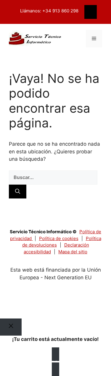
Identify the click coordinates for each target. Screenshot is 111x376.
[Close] (11, 327)
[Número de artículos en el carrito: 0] (90, 12)
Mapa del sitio (72, 252)
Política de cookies (58, 238)
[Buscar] (17, 192)
